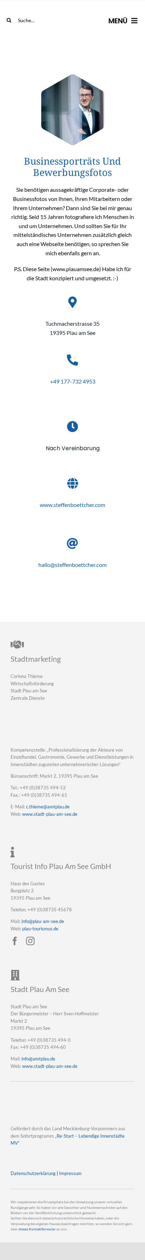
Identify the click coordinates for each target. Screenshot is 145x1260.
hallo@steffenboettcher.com (72, 564)
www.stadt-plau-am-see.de (49, 814)
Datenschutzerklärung (33, 1173)
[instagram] (30, 941)
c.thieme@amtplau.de (48, 806)
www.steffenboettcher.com (72, 504)
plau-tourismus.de (40, 928)
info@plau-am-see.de (42, 921)
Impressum (70, 1173)
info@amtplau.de (38, 1059)
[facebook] (15, 941)
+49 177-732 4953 (72, 381)
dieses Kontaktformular (37, 1229)
